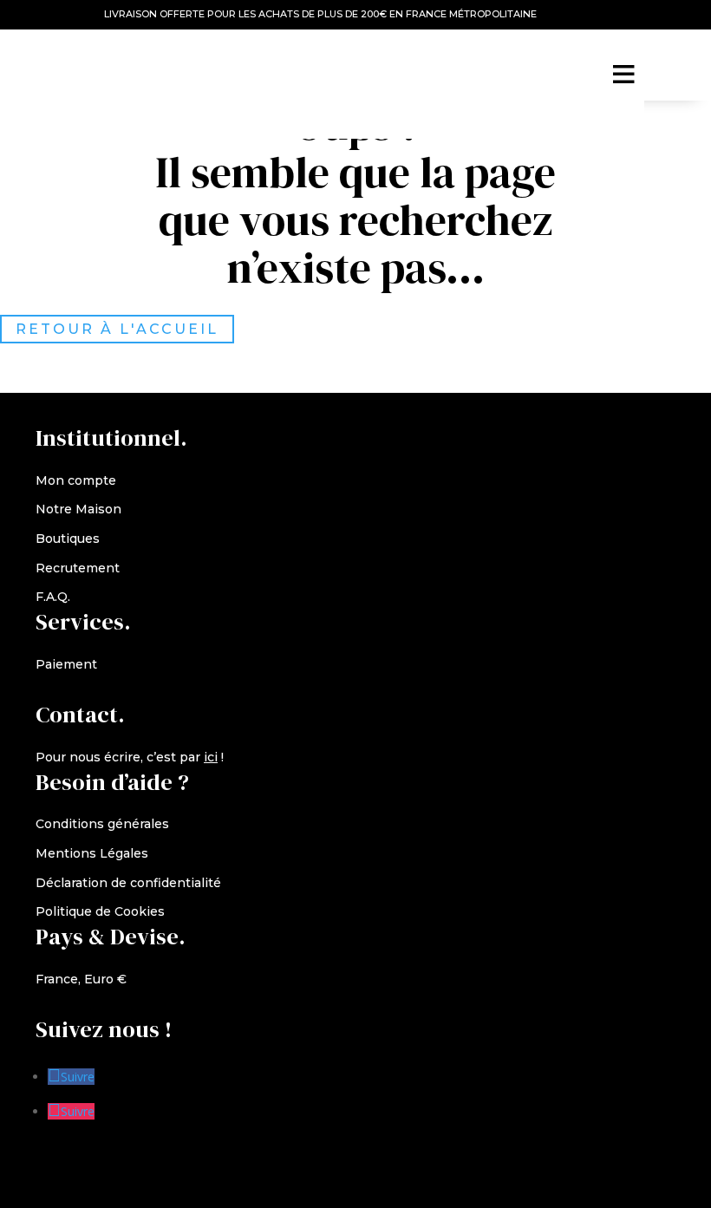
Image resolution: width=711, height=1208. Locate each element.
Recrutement (78, 568)
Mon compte (76, 480)
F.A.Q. (53, 596)
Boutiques (68, 538)
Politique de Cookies (100, 911)
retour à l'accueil (117, 329)
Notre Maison (78, 509)
